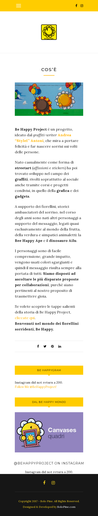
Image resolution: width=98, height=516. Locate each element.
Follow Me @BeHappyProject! (36, 387)
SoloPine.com (66, 507)
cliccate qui (25, 317)
